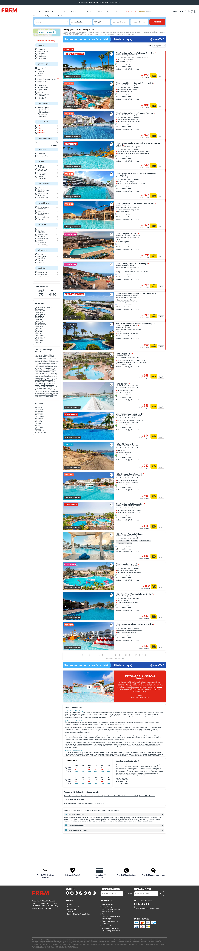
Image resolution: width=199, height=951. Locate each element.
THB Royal (51, 361)
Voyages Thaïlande (40, 314)
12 (119, 655)
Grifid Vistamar (43, 393)
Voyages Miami (39, 333)
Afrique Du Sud (73, 803)
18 (139, 655)
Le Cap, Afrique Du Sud (98, 803)
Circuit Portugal (39, 409)
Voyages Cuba (38, 319)
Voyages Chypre (39, 328)
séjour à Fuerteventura (117, 34)
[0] (192, 11)
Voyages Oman (39, 321)
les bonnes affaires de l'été (111, 3)
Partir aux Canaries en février (136, 771)
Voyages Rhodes (39, 340)
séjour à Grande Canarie (96, 34)
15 (129, 655)
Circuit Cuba (38, 429)
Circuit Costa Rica (39, 430)
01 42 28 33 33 (178, 11)
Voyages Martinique (40, 323)
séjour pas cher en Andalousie (135, 752)
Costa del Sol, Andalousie (128, 796)
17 (136, 655)
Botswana (66, 803)
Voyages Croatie (39, 309)
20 (145, 655)
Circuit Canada (38, 422)
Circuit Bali (37, 425)
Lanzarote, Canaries (103, 796)
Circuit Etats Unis (39, 418)
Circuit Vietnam (39, 415)
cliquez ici (75, 947)
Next (111, 65)
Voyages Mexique (39, 316)
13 (122, 655)
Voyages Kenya (39, 317)
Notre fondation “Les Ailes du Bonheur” (78, 914)
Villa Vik (47, 358)
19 (142, 655)
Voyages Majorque (40, 310)
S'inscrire (128, 893)
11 (116, 655)
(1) (46, 41)
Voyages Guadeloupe (40, 324)
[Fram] (9, 10)
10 (112, 655)
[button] (45, 873)
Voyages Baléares (39, 335)
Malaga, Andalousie (150, 796)
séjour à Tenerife (107, 34)
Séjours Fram (36, 16)
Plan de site (105, 923)
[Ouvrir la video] (88, 686)
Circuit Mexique (39, 413)
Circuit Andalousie (39, 411)
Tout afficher (43, 244)
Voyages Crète (38, 332)
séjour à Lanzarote (128, 34)
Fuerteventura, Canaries (70, 796)
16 (132, 655)
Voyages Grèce (39, 330)
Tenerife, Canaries (80, 796)
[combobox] (35, 22)
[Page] (67, 893)
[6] (42, 126)
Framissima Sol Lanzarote (41, 383)
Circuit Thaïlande (39, 416)
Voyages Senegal (39, 342)
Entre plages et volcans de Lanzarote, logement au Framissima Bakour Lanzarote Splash (46, 386)
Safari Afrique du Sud (40, 432)
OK (161, 893)
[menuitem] (44, 12)
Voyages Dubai (39, 339)
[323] (42, 130)
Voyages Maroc (39, 312)
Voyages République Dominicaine (43, 307)
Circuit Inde (38, 420)
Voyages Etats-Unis (40, 337)
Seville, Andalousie (140, 796)
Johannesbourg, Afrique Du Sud (85, 803)
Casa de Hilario (44, 360)
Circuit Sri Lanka (39, 427)
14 (126, 655)
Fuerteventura (143, 727)
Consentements (107, 926)
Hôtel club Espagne (47, 16)
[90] (42, 128)
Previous (66, 65)
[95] (42, 133)
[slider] (36, 142)
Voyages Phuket (39, 326)
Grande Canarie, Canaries (91, 796)
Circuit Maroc (38, 407)
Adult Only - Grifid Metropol (46, 396)
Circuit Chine (38, 423)
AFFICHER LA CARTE (46, 32)
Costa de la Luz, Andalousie (115, 796)
